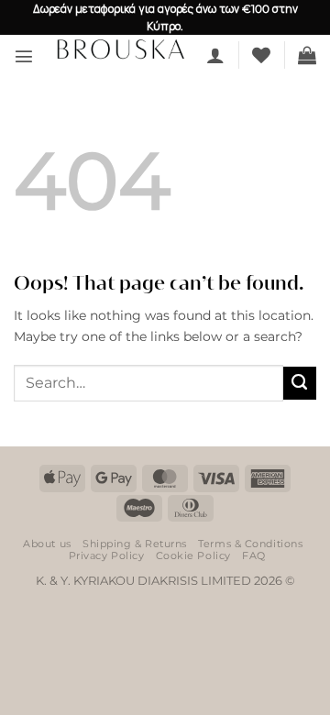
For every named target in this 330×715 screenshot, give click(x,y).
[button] (24, 56)
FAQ (254, 555)
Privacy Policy (107, 555)
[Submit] (299, 383)
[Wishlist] (261, 55)
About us (47, 543)
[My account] (215, 55)
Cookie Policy (193, 555)
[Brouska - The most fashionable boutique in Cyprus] (120, 48)
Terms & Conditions (250, 543)
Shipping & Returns (134, 543)
